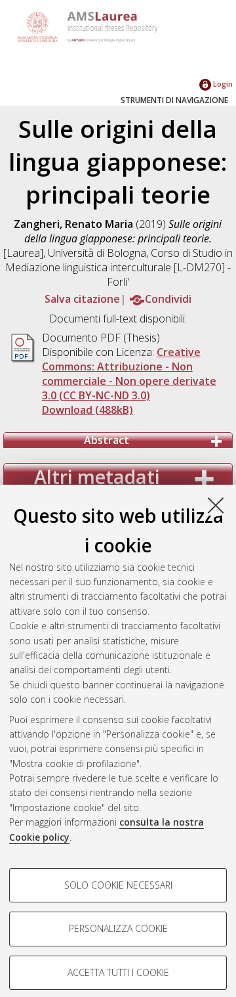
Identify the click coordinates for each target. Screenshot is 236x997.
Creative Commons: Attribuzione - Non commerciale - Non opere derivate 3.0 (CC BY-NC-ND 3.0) (129, 374)
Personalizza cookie (118, 928)
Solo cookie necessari (118, 885)
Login (222, 84)
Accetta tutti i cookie (118, 972)
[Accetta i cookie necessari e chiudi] (215, 505)
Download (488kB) (87, 410)
